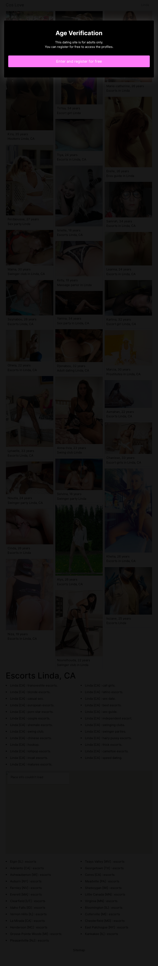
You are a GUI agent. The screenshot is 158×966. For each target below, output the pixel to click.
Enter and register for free (79, 61)
